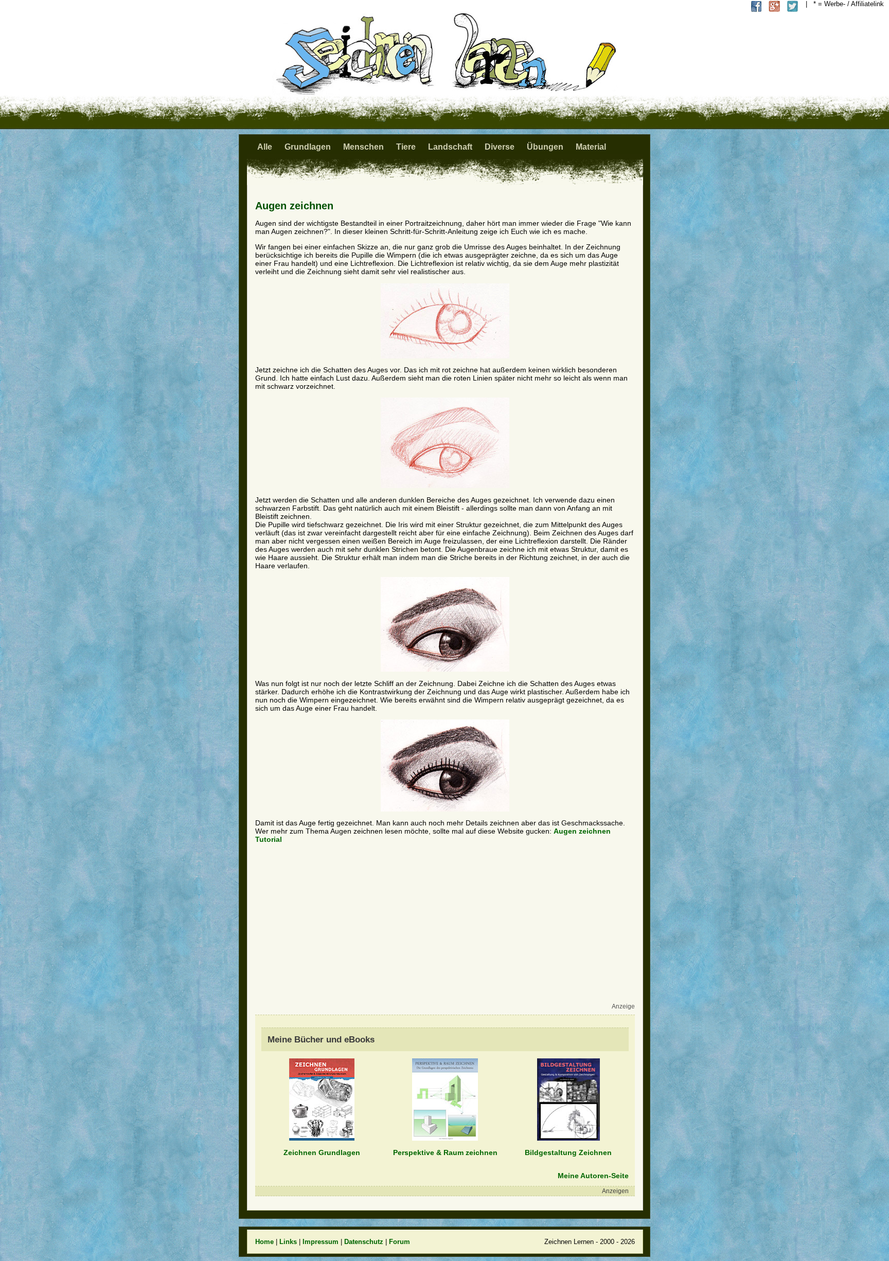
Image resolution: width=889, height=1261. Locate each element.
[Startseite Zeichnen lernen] (444, 92)
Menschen (363, 146)
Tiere (406, 146)
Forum (399, 1242)
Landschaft (450, 146)
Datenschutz (363, 1242)
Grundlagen (308, 146)
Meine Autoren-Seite (593, 1176)
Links (288, 1242)
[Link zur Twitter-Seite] (792, 6)
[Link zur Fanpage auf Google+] (774, 6)
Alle (264, 146)
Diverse (499, 146)
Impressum (321, 1242)
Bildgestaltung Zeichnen (568, 1152)
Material (591, 146)
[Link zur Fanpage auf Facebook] (756, 6)
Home (264, 1242)
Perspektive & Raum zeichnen (445, 1152)
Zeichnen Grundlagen (321, 1152)
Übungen (545, 146)
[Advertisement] (442, 928)
